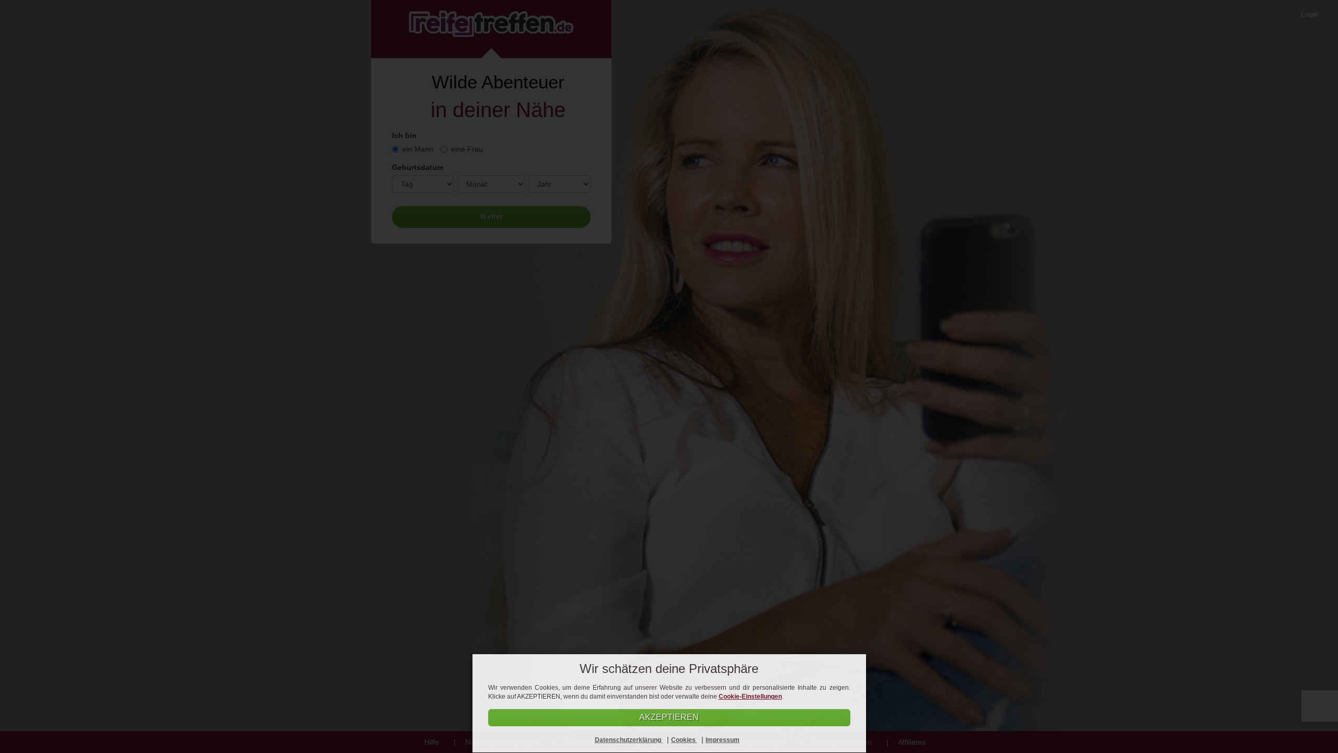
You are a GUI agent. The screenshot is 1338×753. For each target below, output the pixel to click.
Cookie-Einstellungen (750, 696)
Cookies (684, 740)
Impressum (723, 740)
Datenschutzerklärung (629, 740)
